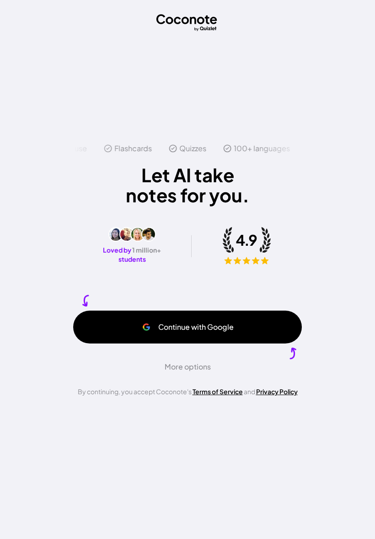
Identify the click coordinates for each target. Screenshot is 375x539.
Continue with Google (196, 327)
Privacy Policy (277, 391)
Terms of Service (218, 391)
